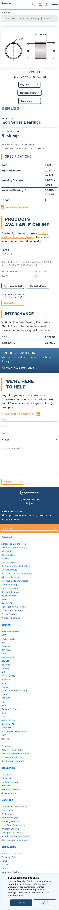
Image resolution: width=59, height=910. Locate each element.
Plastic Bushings (9, 588)
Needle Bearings (9, 584)
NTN (3, 742)
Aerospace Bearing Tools (13, 544)
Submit (7, 481)
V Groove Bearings (10, 618)
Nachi (4, 694)
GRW (3, 705)
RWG (3, 735)
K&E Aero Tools (8, 657)
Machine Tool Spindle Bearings (16, 573)
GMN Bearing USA (10, 631)
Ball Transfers (8, 555)
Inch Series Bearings (29, 18)
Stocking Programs (11, 821)
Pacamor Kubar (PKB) (12, 750)
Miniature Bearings (10, 577)
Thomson (6, 746)
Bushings (5, 13)
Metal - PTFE (10, 18)
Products (7, 537)
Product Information (11, 853)
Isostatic (5, 664)
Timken (5, 668)
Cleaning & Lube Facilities (14, 806)
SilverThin (6, 661)
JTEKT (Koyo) (8, 639)
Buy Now (24, 84)
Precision (6, 785)
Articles (5, 864)
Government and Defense (14, 840)
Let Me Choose (45, 903)
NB (2, 702)
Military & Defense (10, 789)
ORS (3, 716)
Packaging (6, 814)
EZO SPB (5, 698)
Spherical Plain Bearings (13, 607)
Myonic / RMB (8, 676)
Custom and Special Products (16, 566)
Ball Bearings (7, 551)
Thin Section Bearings (12, 610)
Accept (21, 903)
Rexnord (5, 679)
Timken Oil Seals (9, 709)
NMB (3, 635)
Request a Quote (27, 93)
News (4, 861)
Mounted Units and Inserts (14, 581)
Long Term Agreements (13, 825)
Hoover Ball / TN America (14, 731)
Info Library (8, 846)
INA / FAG (6, 650)
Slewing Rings (8, 603)
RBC (3, 642)
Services (7, 799)
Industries (8, 767)
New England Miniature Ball (15, 753)
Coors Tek (6, 727)
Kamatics (6, 646)
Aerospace (6, 774)
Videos (4, 868)
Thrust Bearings (9, 614)
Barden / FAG (8, 724)
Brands (6, 624)
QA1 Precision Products (13, 761)
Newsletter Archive (10, 872)
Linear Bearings (9, 570)
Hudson (5, 687)
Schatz (4, 683)
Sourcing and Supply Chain (15, 836)
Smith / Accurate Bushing (14, 690)
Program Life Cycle (11, 829)
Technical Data (8, 857)
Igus (3, 713)
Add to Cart (16, 286)
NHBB (4, 653)
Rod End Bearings (10, 592)
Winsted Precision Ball (12, 757)
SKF (3, 672)
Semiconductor (9, 793)
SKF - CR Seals (8, 720)
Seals (4, 599)
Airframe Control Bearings (14, 547)
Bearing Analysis (9, 817)
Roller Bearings (8, 595)
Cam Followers (8, 562)
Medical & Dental (9, 782)
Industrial (6, 778)
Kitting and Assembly (12, 832)
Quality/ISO (7, 810)
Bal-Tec (5, 739)
